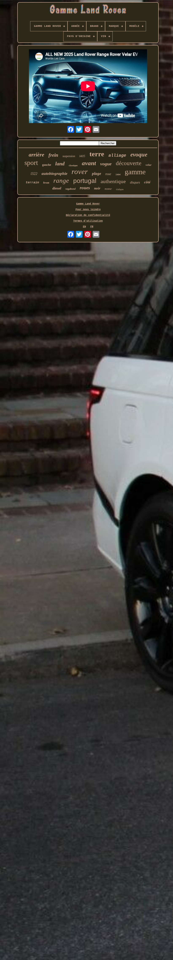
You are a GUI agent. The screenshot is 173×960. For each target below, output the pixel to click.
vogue (106, 163)
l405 (82, 156)
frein (53, 155)
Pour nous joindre (88, 209)
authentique (113, 181)
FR (91, 226)
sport (31, 162)
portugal (84, 180)
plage (96, 173)
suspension (68, 156)
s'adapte (120, 189)
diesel (56, 188)
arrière (36, 155)
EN (84, 226)
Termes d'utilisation (88, 220)
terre (96, 154)
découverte (128, 163)
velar (148, 164)
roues (85, 187)
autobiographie (54, 173)
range (61, 180)
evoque (138, 154)
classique (73, 165)
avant (89, 163)
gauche (46, 164)
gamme (135, 172)
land (60, 163)
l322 (34, 173)
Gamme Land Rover (88, 203)
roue (108, 174)
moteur (108, 188)
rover (80, 171)
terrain (32, 182)
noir (97, 188)
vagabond (70, 188)
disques (135, 182)
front (46, 182)
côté (147, 182)
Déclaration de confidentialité (88, 215)
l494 (117, 175)
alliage (117, 155)
